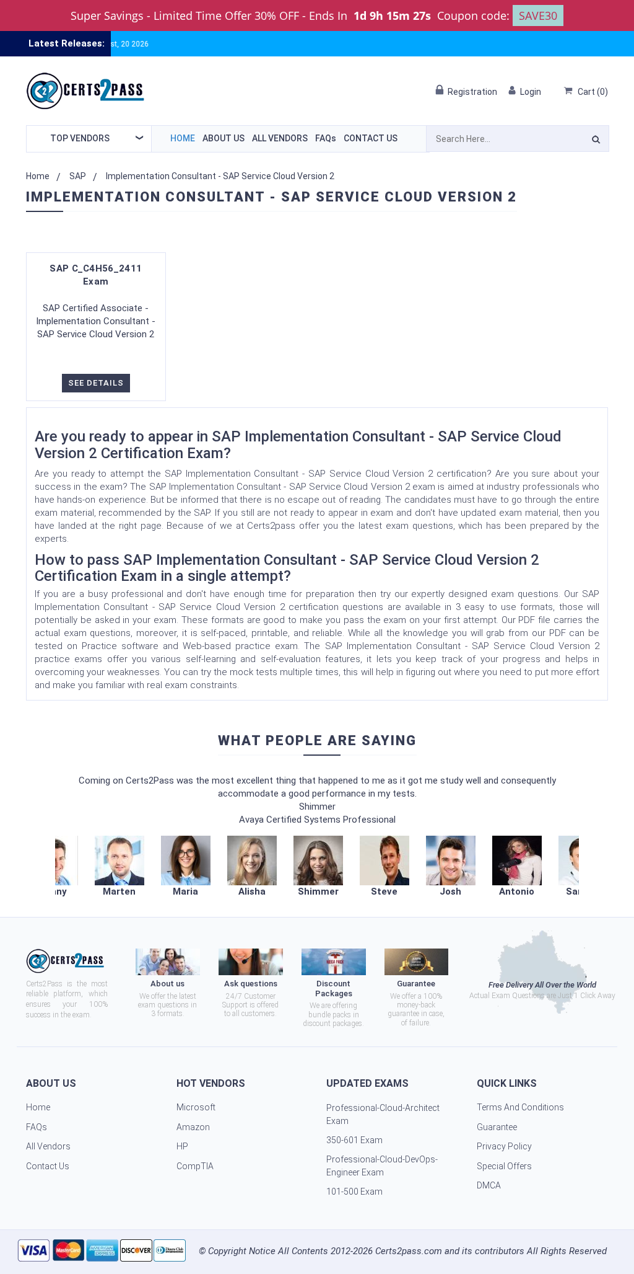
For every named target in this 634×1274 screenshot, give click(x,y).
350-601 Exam (354, 1140)
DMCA (489, 1185)
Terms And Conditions (520, 1107)
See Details (96, 382)
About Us (223, 138)
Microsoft (195, 1107)
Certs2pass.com (408, 1251)
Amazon (193, 1127)
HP (182, 1146)
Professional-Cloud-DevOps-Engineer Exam (382, 1165)
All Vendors (280, 138)
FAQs (325, 138)
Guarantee (497, 1127)
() (593, 92)
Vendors (80, 138)
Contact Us (370, 138)
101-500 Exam (354, 1192)
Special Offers (504, 1166)
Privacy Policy (504, 1146)
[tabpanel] (318, 867)
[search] (596, 141)
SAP (77, 176)
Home (182, 138)
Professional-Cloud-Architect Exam (383, 1114)
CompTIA (195, 1166)
